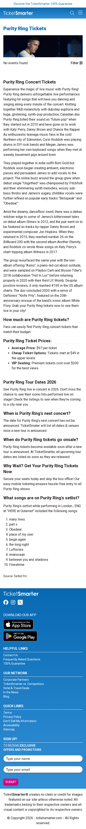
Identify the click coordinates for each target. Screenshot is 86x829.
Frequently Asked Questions (21, 659)
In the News (11, 692)
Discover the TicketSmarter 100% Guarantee (43, 3)
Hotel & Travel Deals (16, 688)
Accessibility (11, 725)
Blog (6, 696)
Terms (7, 712)
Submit (10, 782)
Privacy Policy (12, 716)
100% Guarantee (14, 663)
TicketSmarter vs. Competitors (23, 684)
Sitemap (9, 729)
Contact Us (10, 655)
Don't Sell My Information (19, 721)
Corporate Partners (16, 679)
